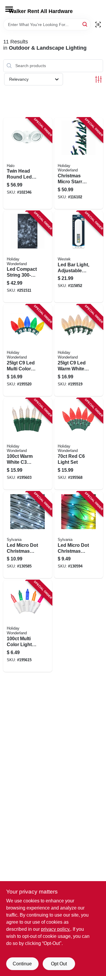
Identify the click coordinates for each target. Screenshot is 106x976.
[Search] (85, 24)
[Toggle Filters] (98, 79)
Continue (22, 963)
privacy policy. (55, 929)
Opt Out (59, 963)
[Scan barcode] (98, 25)
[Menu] (9, 9)
